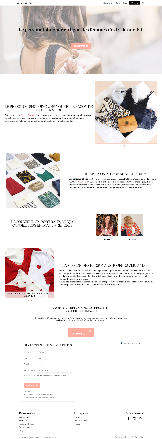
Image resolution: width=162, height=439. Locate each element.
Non (36, 379)
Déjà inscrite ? (29, 391)
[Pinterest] (140, 419)
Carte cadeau (121, 3)
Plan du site (139, 437)
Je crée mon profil (31, 386)
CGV (131, 437)
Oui (27, 379)
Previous (93, 112)
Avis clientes (24, 417)
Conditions (51, 397)
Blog (21, 430)
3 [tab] (32, 301)
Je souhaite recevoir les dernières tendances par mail (45, 375)
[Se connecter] (143, 2)
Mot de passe (29, 370)
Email (26, 364)
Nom (26, 358)
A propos (78, 417)
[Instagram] (134, 419)
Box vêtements (25, 427)
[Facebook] (128, 419)
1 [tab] (125, 146)
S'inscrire (134, 3)
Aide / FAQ (107, 3)
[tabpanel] (126, 112)
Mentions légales (121, 437)
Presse (77, 423)
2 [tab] (127, 146)
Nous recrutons (80, 420)
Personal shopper (27, 423)
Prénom (27, 352)
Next (159, 112)
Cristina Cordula (27, 115)
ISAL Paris (82, 181)
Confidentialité (45, 397)
